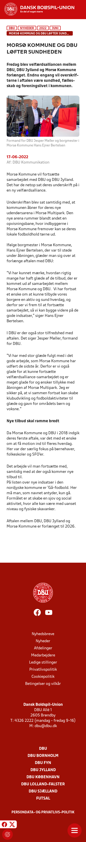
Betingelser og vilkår (43, 684)
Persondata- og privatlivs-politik (43, 812)
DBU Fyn (43, 763)
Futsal (43, 798)
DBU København (43, 777)
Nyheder (27, 28)
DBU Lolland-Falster (43, 784)
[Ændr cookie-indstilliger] (7, 834)
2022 (43, 28)
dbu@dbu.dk (46, 726)
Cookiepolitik (43, 677)
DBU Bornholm (43, 756)
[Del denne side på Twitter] (12, 825)
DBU (12, 28)
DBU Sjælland (43, 791)
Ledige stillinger (43, 662)
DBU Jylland (43, 770)
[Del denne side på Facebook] (4, 825)
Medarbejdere (43, 655)
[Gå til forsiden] (37, 9)
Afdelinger (43, 648)
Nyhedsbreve (43, 634)
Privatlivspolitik (43, 670)
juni (55, 28)
